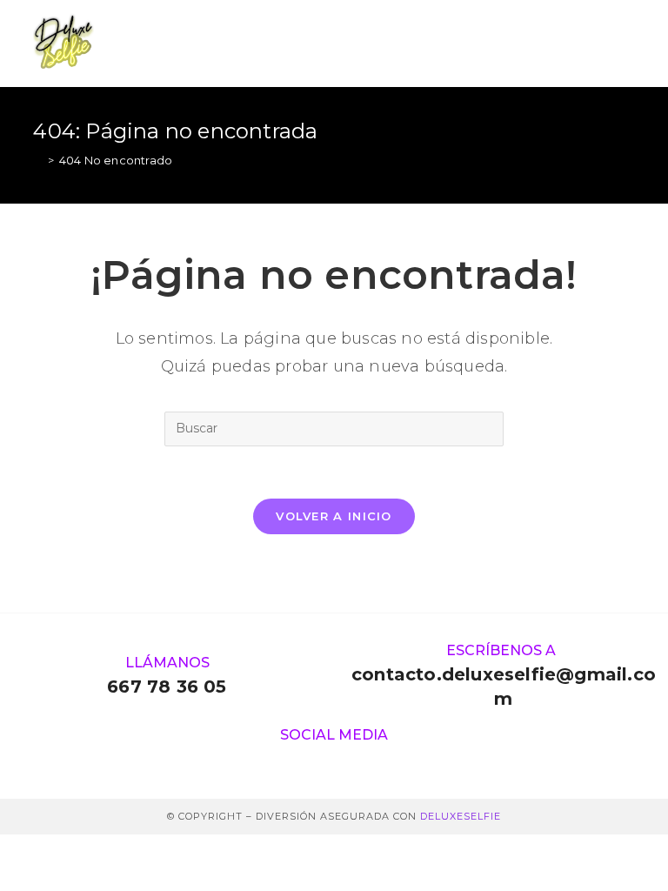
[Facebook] (366, 759)
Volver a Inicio (334, 516)
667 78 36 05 (166, 686)
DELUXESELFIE (460, 816)
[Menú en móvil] (626, 43)
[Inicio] (37, 160)
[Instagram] (301, 759)
